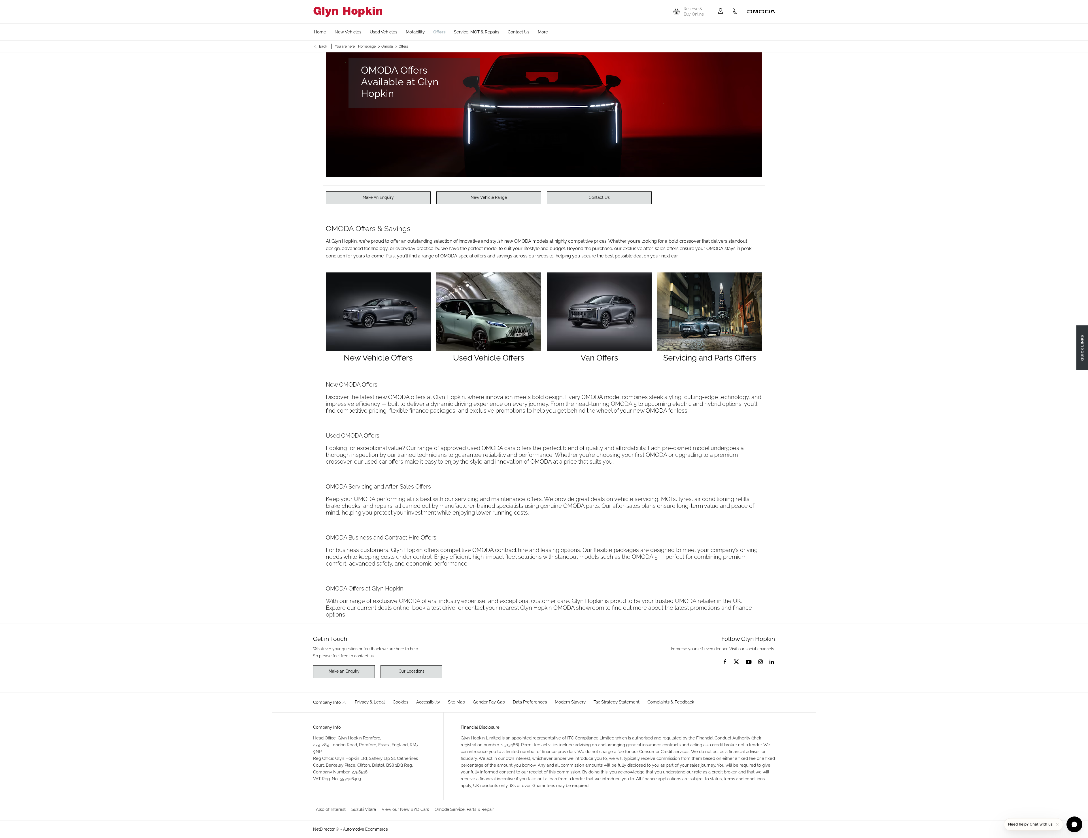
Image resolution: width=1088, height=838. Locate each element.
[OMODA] (761, 11)
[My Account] (720, 11)
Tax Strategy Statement (616, 702)
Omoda (387, 46)
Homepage (367, 46)
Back (323, 46)
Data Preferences (530, 702)
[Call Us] (735, 11)
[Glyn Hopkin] (347, 12)
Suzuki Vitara (363, 809)
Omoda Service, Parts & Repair (464, 809)
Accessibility (428, 702)
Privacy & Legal (370, 702)
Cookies (400, 702)
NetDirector (324, 829)
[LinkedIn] (771, 661)
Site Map (456, 702)
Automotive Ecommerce (365, 829)
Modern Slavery (570, 702)
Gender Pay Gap (489, 702)
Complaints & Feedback (670, 702)
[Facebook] (725, 661)
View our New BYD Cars (405, 809)
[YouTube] (749, 662)
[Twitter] (736, 662)
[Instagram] (760, 661)
